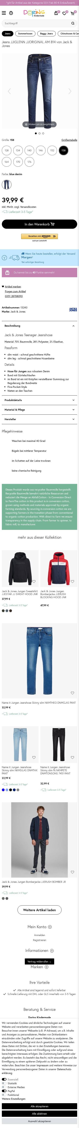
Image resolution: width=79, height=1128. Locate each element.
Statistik (12, 1083)
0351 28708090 (14, 296)
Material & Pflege (15, 409)
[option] (39, 2)
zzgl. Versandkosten (25, 207)
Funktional (13, 1095)
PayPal (11, 1091)
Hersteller (10, 419)
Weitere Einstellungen (13, 1098)
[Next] (70, 91)
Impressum (43, 1065)
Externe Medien (16, 1087)
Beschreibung (12, 325)
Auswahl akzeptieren (39, 1121)
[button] (39, 238)
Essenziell (13, 1079)
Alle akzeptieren (39, 1106)
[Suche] (73, 23)
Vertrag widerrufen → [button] (39, 961)
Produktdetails (13, 400)
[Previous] (9, 91)
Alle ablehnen (39, 1113)
